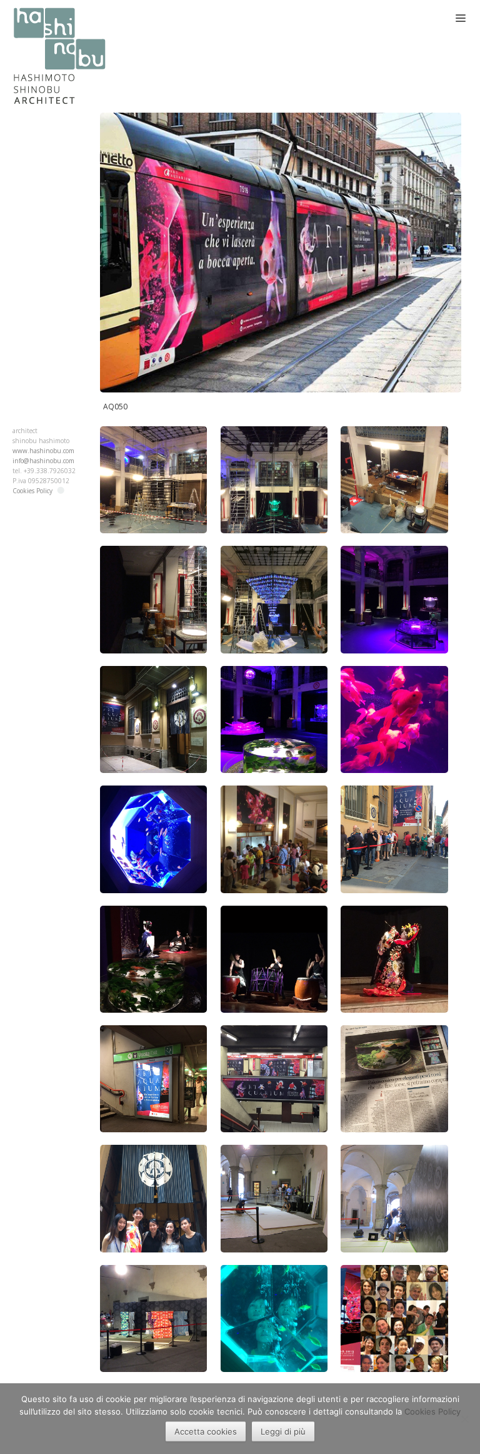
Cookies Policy (32, 490)
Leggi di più (283, 1431)
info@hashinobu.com (43, 460)
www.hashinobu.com (43, 450)
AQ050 (115, 406)
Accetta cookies (205, 1431)
